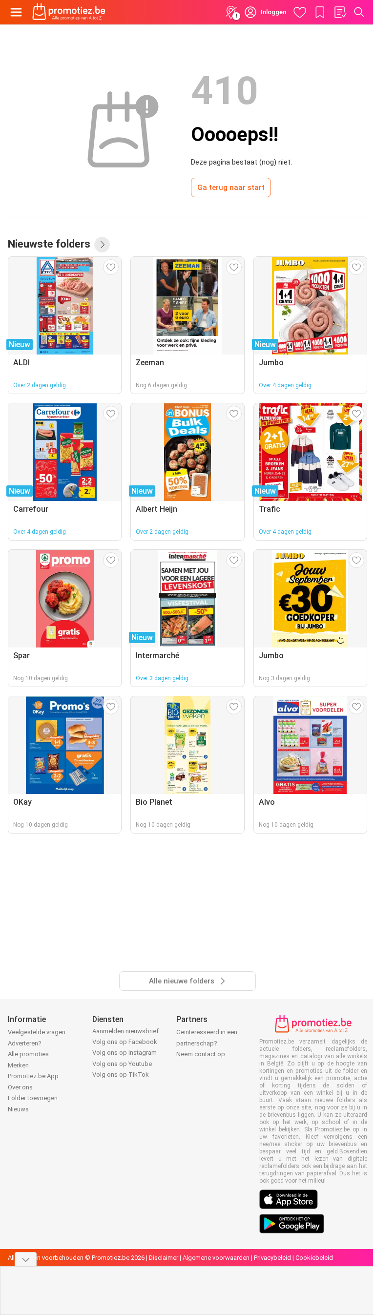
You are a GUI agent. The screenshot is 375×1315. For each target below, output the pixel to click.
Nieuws (18, 1109)
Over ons (20, 1087)
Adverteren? (25, 1043)
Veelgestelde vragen (36, 1032)
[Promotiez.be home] (68, 12)
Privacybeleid (272, 1257)
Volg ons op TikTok (120, 1074)
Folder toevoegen (33, 1098)
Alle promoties (28, 1054)
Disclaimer (163, 1257)
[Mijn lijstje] (340, 12)
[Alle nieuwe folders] (102, 244)
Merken (18, 1065)
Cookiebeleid (314, 1257)
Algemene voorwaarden (216, 1257)
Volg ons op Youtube (122, 1063)
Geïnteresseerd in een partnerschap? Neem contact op (206, 1043)
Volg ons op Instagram (124, 1052)
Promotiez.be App (33, 1076)
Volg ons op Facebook (124, 1041)
